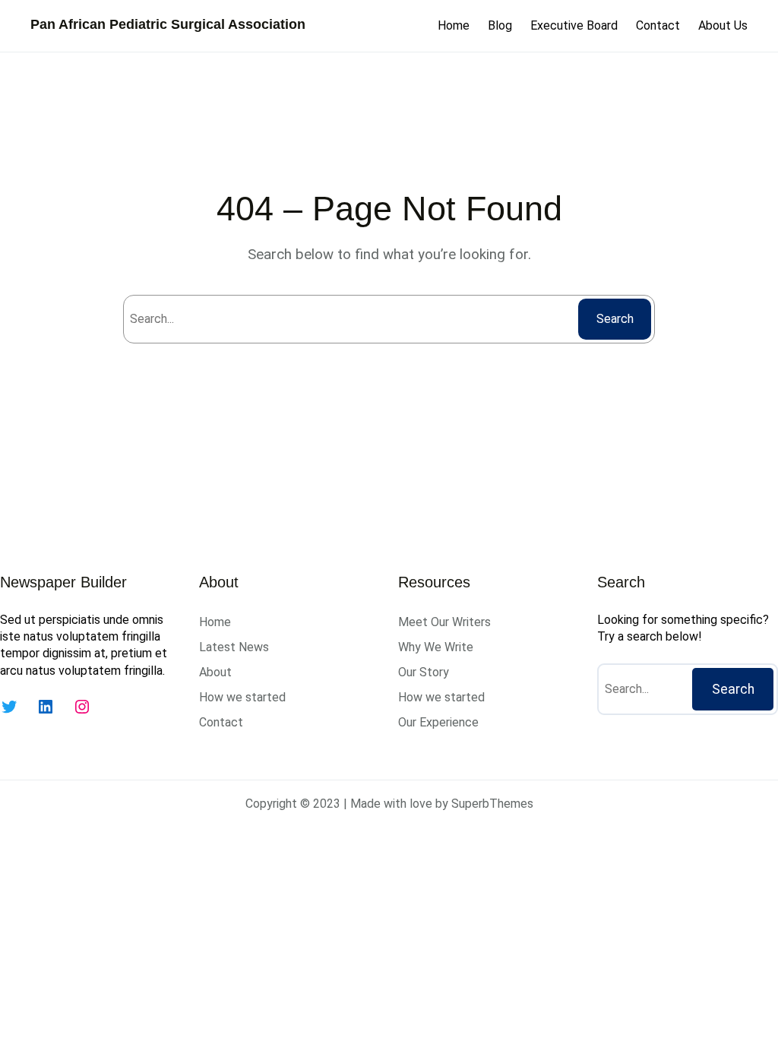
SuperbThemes (492, 803)
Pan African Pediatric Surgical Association (167, 24)
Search (615, 319)
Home (454, 25)
